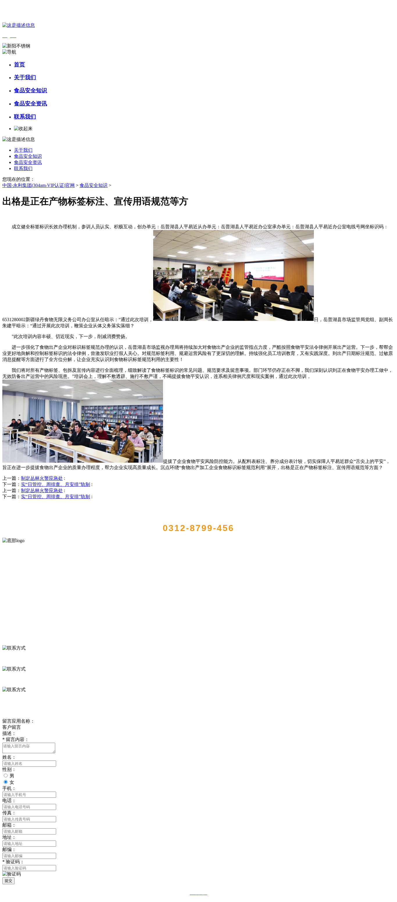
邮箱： (9, 825)
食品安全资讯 (30, 103)
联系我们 (25, 117)
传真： (9, 812)
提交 (8, 880)
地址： (9, 837)
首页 (19, 64)
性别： (9, 769)
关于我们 (25, 77)
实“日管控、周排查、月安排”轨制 (55, 484)
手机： (9, 788)
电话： (9, 800)
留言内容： (15, 739)
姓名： (9, 757)
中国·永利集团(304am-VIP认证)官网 (38, 185)
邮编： (9, 849)
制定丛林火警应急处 (42, 478)
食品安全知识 (30, 90)
